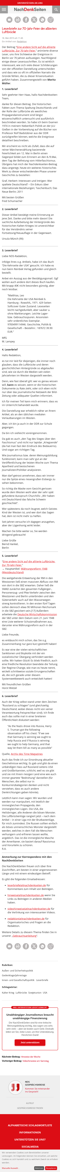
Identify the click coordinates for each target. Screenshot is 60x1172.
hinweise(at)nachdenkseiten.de (26, 895)
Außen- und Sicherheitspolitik (17, 970)
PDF (18, 20)
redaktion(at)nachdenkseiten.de (26, 918)
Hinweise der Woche (30, 1056)
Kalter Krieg (8, 992)
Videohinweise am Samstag (36, 1061)
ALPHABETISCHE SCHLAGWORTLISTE (30, 1125)
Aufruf (30, 1103)
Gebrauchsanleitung (24, 935)
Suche (56, 9)
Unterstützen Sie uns (30, 3)
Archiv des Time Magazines (27, 754)
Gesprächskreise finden (30, 1108)
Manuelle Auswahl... (11, 1168)
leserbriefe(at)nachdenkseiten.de (27, 885)
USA (45, 992)
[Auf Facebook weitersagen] (26, 22)
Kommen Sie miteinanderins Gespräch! (37, 1090)
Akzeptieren (51, 1168)
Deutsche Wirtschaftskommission (37, 614)
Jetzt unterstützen (30, 1042)
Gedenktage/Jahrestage (14, 975)
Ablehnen (39, 1168)
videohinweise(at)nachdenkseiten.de (29, 908)
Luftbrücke (21, 992)
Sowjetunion (34, 992)
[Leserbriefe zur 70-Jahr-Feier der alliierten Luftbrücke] (42, 22)
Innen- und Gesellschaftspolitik (18, 980)
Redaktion (22, 41)
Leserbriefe (42, 980)
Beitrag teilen (9, 20)
